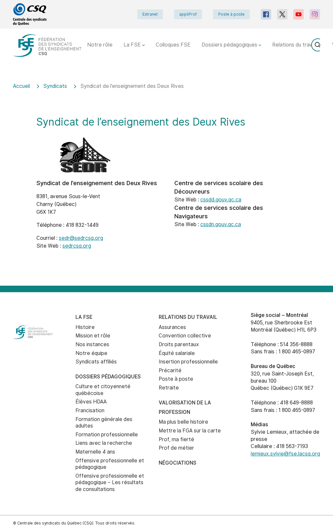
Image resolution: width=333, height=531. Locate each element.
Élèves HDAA (91, 402)
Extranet (150, 14)
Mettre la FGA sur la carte (190, 431)
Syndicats (55, 86)
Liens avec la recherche (103, 443)
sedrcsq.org (76, 246)
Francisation (89, 410)
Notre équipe (91, 353)
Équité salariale (177, 353)
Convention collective (185, 336)
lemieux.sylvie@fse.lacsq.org (285, 454)
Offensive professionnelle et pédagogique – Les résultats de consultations (109, 482)
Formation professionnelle (106, 434)
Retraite (169, 388)
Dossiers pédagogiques (230, 45)
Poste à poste (231, 14)
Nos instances (92, 344)
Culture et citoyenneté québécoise (102, 389)
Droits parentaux (179, 344)
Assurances (172, 327)
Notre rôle (100, 45)
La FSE (133, 45)
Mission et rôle (92, 336)
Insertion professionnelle (188, 362)
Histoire (85, 327)
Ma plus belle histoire (183, 422)
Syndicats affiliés (96, 362)
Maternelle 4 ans (95, 452)
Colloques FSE (173, 45)
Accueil (21, 86)
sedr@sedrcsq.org (81, 238)
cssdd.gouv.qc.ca (220, 200)
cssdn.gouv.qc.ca (220, 224)
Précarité (170, 370)
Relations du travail (295, 45)
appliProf (188, 14)
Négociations (177, 463)
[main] (166, 180)
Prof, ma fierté (176, 439)
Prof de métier (176, 448)
